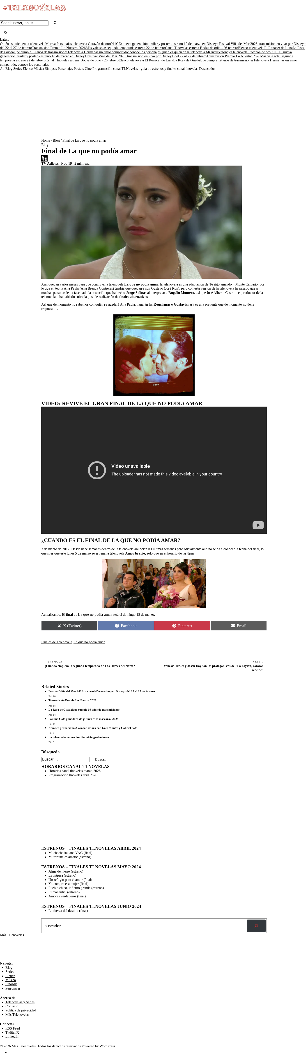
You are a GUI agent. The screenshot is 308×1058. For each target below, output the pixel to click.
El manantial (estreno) (64, 892)
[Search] (55, 23)
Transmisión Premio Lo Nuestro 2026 (59, 48)
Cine (88, 68)
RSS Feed (9, 949)
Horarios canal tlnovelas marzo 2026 (74, 771)
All (2, 68)
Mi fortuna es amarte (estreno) (69, 857)
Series (18, 68)
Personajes (66, 68)
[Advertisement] (154, 104)
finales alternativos (133, 297)
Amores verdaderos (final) (67, 896)
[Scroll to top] (6, 1053)
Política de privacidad (20, 1010)
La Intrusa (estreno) (62, 875)
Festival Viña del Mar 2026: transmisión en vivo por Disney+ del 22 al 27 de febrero (147, 56)
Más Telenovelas (17, 1014)
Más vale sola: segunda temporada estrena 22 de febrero (125, 48)
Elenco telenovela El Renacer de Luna (265, 48)
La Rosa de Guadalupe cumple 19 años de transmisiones (213, 60)
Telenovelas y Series (19, 1002)
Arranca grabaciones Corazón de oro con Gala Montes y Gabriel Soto (92, 728)
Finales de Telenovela (56, 642)
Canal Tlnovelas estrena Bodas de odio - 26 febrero (201, 48)
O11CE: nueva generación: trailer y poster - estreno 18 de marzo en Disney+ (164, 44)
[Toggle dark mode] (5, 32)
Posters (79, 68)
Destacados (207, 68)
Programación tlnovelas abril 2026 (72, 775)
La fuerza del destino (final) (68, 911)
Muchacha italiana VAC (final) (70, 853)
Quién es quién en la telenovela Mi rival (28, 44)
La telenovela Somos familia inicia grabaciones (78, 737)
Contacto (11, 1006)
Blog (9, 68)
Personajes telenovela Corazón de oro (83, 44)
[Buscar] (256, 926)
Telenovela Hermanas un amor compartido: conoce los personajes (114, 52)
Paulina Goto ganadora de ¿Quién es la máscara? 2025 (83, 719)
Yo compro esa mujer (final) (68, 884)
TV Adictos (50, 163)
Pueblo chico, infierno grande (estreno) (76, 888)
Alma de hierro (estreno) (65, 871)
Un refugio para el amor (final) (70, 880)
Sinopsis (51, 68)
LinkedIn (11, 1036)
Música (39, 68)
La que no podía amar (89, 642)
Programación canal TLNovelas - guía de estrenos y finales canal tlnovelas (145, 68)
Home (45, 140)
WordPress (107, 1046)
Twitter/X (12, 1032)
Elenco (28, 68)
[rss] (3, 958)
